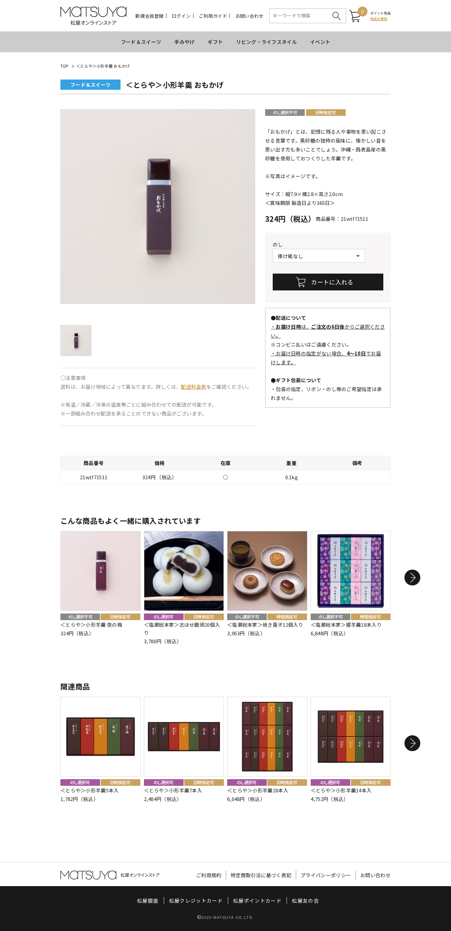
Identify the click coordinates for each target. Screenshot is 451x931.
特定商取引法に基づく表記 (261, 875)
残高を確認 (378, 18)
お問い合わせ (249, 16)
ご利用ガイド (213, 16)
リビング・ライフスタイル (266, 41)
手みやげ (184, 41)
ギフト (215, 41)
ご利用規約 (209, 875)
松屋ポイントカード (257, 900)
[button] (412, 577)
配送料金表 (193, 386)
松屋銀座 (147, 900)
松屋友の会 (305, 900)
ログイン (181, 16)
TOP (64, 66)
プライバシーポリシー (325, 875)
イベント (320, 41)
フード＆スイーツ (141, 41)
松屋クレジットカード (196, 900)
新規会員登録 (149, 16)
